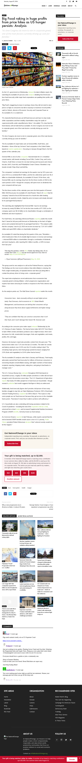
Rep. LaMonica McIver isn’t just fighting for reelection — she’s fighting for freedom (70, 88)
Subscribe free (12, 443)
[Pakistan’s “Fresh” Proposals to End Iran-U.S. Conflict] (10, 555)
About (32, 697)
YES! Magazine (60, 718)
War (3, 561)
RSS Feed (7, 712)
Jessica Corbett (8, 40)
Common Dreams (14, 44)
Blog (5, 706)
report (45, 193)
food (9, 488)
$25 (16, 473)
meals (18, 409)
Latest (50, 6)
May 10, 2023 (35, 259)
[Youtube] (76, 1)
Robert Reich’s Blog (61, 697)
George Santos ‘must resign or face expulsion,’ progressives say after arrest (41, 507)
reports (4, 381)
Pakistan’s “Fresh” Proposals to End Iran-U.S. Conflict (8, 565)
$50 (24, 473)
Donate (64, 6)
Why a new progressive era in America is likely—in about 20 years (13, 506)
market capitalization (15, 149)
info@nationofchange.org (39, 753)
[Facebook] (66, 1)
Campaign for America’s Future (65, 703)
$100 (33, 473)
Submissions (34, 709)
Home (6, 697)
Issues (43, 6)
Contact (32, 712)
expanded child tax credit (40, 406)
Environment (23, 538)
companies (24, 157)
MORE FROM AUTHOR (25, 516)
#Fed (26, 251)
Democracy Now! (60, 709)
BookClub (7, 709)
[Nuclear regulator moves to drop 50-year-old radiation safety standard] (27, 530)
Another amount (13, 479)
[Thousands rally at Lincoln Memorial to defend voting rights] (10, 526)
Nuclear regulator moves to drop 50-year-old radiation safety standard (27, 543)
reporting (37, 219)
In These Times (60, 721)
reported (37, 291)
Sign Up (70, 6)
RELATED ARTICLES (9, 516)
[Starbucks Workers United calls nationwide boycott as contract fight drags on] (45, 601)
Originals (57, 6)
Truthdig (58, 712)
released (31, 92)
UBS (32, 301)
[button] (75, 5)
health (23, 488)
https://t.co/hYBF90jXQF (17, 254)
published (11, 383)
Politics (4, 530)
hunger (30, 488)
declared (28, 422)
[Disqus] (27, 655)
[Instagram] (69, 1)
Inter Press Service (61, 715)
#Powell (19, 252)
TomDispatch (59, 706)
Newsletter (7, 700)
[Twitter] (73, 1)
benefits (16, 412)
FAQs (31, 706)
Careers (32, 703)
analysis (31, 95)
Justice (22, 557)
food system (16, 488)
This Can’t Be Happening (63, 700)
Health (4, 15)
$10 (8, 473)
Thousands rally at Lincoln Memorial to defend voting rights (9, 535)
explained (22, 394)
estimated (25, 373)
